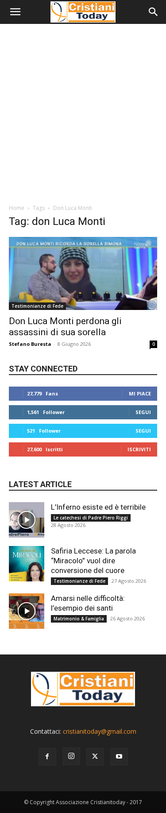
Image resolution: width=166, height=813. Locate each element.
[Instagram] (71, 756)
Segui (143, 412)
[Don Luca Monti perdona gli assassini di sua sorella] (83, 273)
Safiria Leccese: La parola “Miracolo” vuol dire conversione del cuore (93, 560)
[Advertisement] (83, 111)
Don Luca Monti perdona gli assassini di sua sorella (65, 326)
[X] (95, 757)
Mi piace (140, 393)
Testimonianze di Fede (37, 306)
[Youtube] (119, 757)
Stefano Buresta (30, 344)
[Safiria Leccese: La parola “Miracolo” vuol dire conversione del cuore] (26, 563)
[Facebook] (47, 757)
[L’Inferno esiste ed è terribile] (26, 520)
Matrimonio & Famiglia (79, 619)
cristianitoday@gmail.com (99, 731)
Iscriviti (139, 449)
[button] (15, 12)
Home (16, 208)
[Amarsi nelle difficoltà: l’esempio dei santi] (26, 611)
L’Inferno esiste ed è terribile (98, 507)
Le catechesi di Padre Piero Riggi (91, 518)
